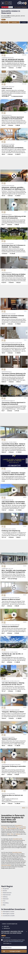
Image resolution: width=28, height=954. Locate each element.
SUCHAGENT (4, 22)
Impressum (7, 928)
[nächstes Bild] (26, 47)
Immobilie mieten (17, 852)
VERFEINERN (24, 22)
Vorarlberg (5, 903)
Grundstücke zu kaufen (9, 915)
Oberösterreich (7, 894)
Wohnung (18, 827)
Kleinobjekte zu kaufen (8, 911)
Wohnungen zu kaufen (8, 913)
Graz (12, 834)
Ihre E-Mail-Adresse (5, 945)
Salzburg (5, 896)
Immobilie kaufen (17, 839)
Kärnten (5, 890)
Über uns (6, 926)
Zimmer (5, 828)
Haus (24, 827)
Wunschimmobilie (6, 865)
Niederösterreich (7, 892)
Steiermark (5, 898)
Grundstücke (22, 828)
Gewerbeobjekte (12, 828)
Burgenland (6, 888)
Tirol (4, 901)
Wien (4, 905)
